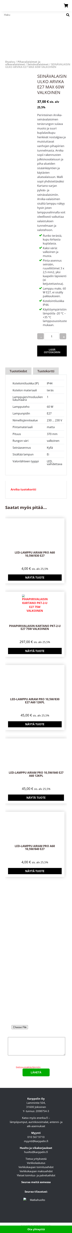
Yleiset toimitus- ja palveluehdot (36, 1175)
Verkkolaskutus (36, 1163)
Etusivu (10, 61)
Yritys (36, 993)
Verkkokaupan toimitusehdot (36, 1167)
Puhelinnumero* (36, 1008)
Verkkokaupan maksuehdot (36, 1171)
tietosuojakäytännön (28, 1067)
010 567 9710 (36, 1137)
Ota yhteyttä (36, 1229)
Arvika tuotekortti (23, 489)
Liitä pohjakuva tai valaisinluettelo (36, 1022)
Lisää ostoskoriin (52, 351)
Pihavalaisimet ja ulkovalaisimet (22, 63)
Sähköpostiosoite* (36, 979)
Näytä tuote (34, 577)
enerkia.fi (42, 1117)
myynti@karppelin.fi (36, 1141)
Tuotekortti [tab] (45, 371)
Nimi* (36, 965)
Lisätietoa (36, 1034)
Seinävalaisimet (38, 64)
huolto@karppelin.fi (36, 1152)
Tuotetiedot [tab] (18, 371)
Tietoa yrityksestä (36, 1158)
